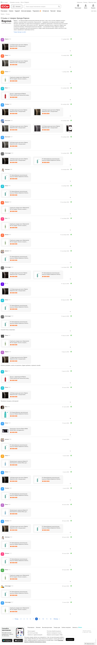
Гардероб (17, 11)
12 (50, 619)
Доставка (93, 11)
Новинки (11, 11)
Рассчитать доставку (33, 633)
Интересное (46, 11)
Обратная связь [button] (92, 2)
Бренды (59, 11)
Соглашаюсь (70, 639)
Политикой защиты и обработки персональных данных (43, 640)
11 (47, 619)
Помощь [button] (85, 2)
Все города (5, 2)
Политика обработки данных (54, 631)
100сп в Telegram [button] (24, 2)
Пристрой (52, 11)
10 (43, 619)
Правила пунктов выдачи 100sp (54, 634)
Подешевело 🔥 (37, 11)
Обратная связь (90, 643)
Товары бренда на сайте (20, 32)
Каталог (18, 6)
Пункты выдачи (31, 631)
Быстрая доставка (47, 627)
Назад (16, 619)
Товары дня (57, 627)
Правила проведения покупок (54, 633)
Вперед (56, 619)
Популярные (4, 11)
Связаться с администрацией (35, 634)
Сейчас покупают (66, 627)
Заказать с (77, 627)
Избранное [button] (79, 2)
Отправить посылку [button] (14, 2)
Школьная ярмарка (26, 11)
